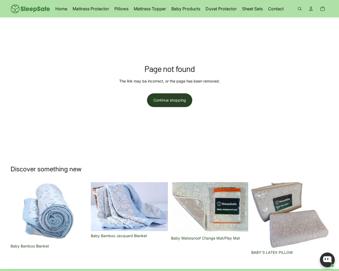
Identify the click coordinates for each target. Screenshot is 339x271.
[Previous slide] (18, 212)
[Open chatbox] (327, 259)
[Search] (300, 9)
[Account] (311, 9)
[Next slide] (80, 212)
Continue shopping (169, 100)
